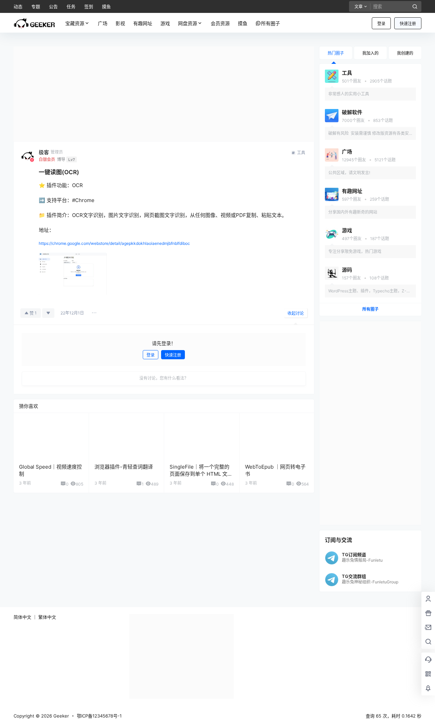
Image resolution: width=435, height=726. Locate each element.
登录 (381, 23)
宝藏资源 (74, 23)
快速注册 (408, 23)
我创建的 (405, 53)
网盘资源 (187, 23)
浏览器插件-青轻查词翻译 (123, 467)
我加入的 (370, 53)
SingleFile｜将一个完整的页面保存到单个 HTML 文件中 (201, 474)
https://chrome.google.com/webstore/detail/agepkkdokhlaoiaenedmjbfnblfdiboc (114, 243)
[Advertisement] (164, 94)
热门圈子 (336, 53)
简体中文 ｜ (25, 617)
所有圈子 (370, 309)
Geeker (60, 716)
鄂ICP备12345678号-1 (99, 716)
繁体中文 (47, 617)
